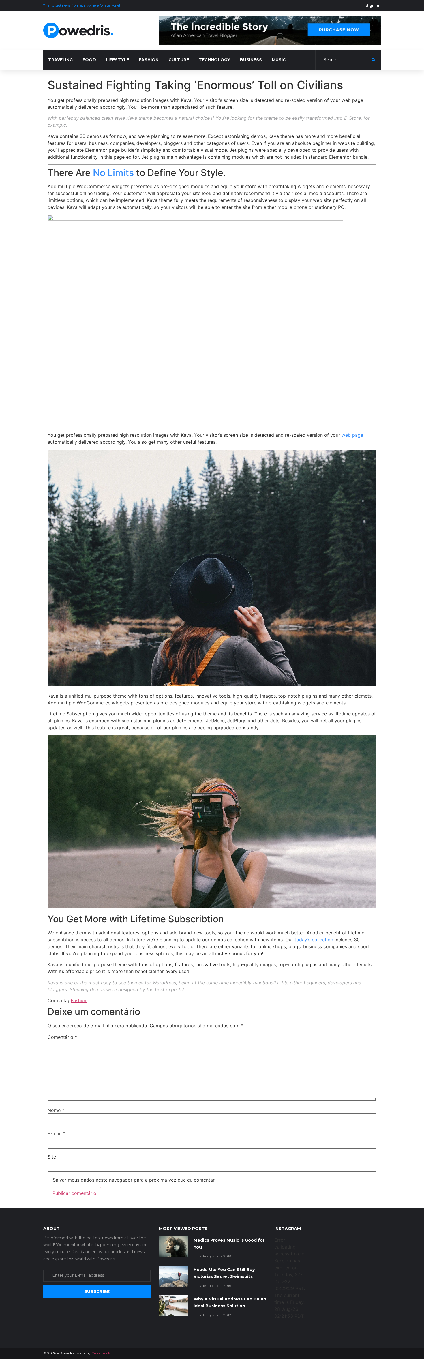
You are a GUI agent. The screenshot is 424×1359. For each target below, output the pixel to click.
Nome (56, 1110)
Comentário (62, 1037)
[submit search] (373, 59)
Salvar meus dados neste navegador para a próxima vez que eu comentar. (134, 1180)
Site (52, 1156)
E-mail (56, 1133)
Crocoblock (100, 1353)
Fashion (79, 1000)
